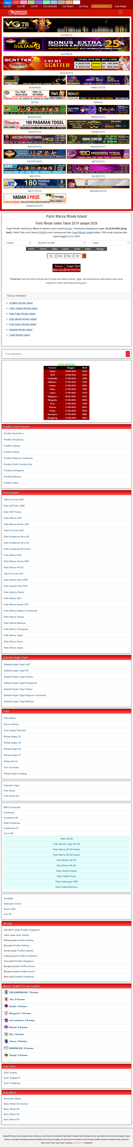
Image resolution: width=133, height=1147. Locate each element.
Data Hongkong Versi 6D (16, 542)
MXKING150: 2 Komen (21, 1048)
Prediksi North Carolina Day (18, 464)
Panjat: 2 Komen (18, 1055)
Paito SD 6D (66, 838)
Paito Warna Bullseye (14, 623)
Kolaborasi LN (11, 828)
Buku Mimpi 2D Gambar (16, 1103)
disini (79, 279)
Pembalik (8, 898)
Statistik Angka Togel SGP (17, 664)
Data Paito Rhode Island (22, 313)
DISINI (43, 232)
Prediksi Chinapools (14, 470)
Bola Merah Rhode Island (22, 319)
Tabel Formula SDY (14, 573)
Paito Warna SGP (13, 518)
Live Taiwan (68, 6)
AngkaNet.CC (77, 1143)
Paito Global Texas (66, 876)
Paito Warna (10, 718)
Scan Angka (120, 6)
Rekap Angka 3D (12, 742)
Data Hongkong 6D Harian (17, 549)
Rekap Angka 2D (12, 736)
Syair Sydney (22, 935)
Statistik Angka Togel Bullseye (19, 701)
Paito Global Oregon (66, 871)
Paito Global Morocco (66, 887)
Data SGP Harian (12, 512)
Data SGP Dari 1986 (14, 505)
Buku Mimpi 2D (11, 1109)
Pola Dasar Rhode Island (22, 324)
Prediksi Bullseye (12, 476)
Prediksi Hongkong (24, 976)
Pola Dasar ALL (12, 796)
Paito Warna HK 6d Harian (66, 854)
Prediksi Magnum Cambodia (18, 458)
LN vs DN (8, 833)
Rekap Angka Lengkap (15, 773)
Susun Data (10, 909)
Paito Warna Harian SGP (16, 524)
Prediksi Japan (11, 482)
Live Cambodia (50, 6)
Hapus (7, 2)
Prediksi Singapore (30, 930)
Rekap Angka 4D (12, 749)
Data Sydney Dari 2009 (16, 579)
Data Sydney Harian (14, 592)
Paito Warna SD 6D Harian (66, 849)
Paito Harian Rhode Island (23, 308)
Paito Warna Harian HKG (16, 561)
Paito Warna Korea (13, 641)
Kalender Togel (11, 785)
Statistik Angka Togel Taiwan (18, 689)
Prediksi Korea (27, 966)
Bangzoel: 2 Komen (20, 1013)
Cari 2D (8, 914)
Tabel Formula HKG (14, 530)
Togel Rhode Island (82, 232)
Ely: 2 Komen (16, 1034)
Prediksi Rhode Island (21, 302)
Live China (83, 6)
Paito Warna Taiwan (14, 616)
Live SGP (21, 6)
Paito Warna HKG (13, 555)
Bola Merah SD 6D (66, 860)
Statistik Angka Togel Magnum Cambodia (25, 695)
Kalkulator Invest (12, 903)
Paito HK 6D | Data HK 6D (66, 844)
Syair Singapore (12, 1078)
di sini (69, 228)
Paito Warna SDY (12, 598)
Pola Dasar (9, 790)
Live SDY (7, 6)
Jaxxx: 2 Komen (18, 1041)
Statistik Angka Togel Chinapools (20, 683)
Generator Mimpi (101, 6)
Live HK (34, 6)
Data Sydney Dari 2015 (16, 586)
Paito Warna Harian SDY (16, 604)
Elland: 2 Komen (18, 1027)
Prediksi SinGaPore (14, 433)
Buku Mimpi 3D (11, 1114)
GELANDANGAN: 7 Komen (23, 992)
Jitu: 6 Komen (17, 999)
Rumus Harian (11, 724)
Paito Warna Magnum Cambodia (20, 610)
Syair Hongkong (12, 1083)
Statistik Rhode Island (20, 329)
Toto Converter (11, 767)
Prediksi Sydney (12, 445)
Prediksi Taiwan (12, 452)
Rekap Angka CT (12, 755)
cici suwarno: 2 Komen (22, 1020)
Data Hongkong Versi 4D (16, 536)
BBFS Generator (12, 807)
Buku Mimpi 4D (11, 1119)
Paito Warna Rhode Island (66, 216)
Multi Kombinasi (12, 823)
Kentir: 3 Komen (18, 1006)
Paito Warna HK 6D (14, 567)
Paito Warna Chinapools (16, 629)
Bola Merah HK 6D (66, 865)
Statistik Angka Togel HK (16, 670)
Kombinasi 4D (11, 817)
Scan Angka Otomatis (15, 730)
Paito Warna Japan (13, 647)
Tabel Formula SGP (14, 499)
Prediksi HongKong (13, 439)
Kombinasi (9, 812)
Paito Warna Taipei (13, 635)
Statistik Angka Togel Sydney (18, 676)
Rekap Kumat (11, 761)
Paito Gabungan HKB (67, 881)
